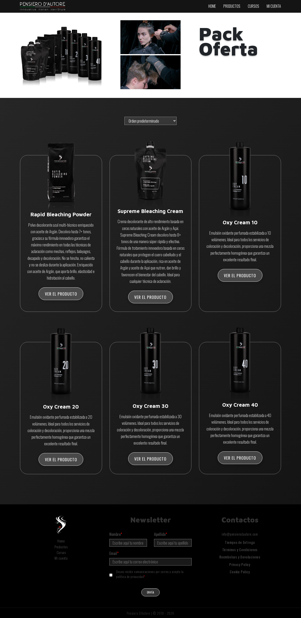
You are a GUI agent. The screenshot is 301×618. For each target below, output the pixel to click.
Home (212, 6)
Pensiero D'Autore (138, 613)
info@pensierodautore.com (240, 534)
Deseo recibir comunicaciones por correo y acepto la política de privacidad (150, 574)
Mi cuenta (274, 6)
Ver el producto (61, 294)
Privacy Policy (239, 564)
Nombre (115, 534)
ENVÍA (150, 592)
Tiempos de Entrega (240, 542)
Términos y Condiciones (240, 549)
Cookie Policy (240, 571)
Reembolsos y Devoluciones (239, 556)
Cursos (253, 6)
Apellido (160, 534)
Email (114, 553)
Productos (231, 6)
